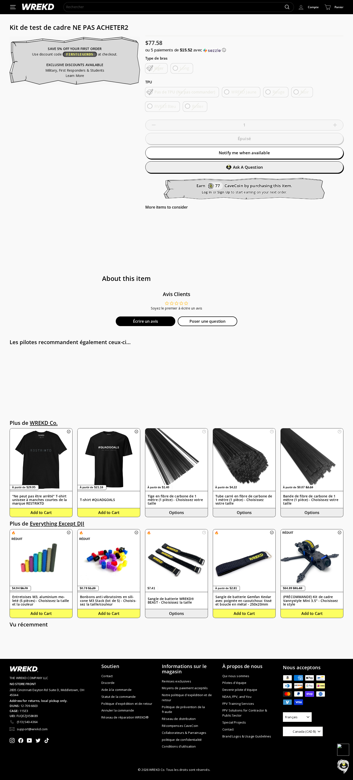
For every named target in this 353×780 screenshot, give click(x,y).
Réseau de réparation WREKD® (125, 717)
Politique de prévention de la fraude (183, 709)
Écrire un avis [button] (145, 321)
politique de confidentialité (182, 739)
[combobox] (178, 7)
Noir (305, 92)
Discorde (108, 683)
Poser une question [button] (207, 321)
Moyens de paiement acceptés (185, 688)
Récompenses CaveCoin (180, 726)
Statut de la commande (118, 696)
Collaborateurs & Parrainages (184, 732)
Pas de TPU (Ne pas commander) (184, 92)
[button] (244, 50)
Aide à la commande (116, 689)
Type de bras (156, 58)
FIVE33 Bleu (165, 106)
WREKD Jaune (243, 92)
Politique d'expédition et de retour (126, 703)
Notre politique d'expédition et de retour (187, 697)
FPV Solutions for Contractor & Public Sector (244, 713)
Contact (107, 676)
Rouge (279, 92)
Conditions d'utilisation (179, 746)
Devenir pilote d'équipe (239, 689)
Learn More (75, 75)
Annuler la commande (117, 710)
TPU (148, 82)
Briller (197, 106)
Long (184, 68)
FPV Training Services (238, 703)
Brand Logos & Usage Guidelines (246, 736)
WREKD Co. (44, 423)
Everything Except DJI (57, 523)
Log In (207, 192)
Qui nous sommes (235, 676)
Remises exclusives (176, 681)
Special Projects (234, 722)
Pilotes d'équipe (234, 683)
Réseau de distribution (179, 719)
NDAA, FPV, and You (236, 696)
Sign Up (223, 192)
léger (159, 68)
